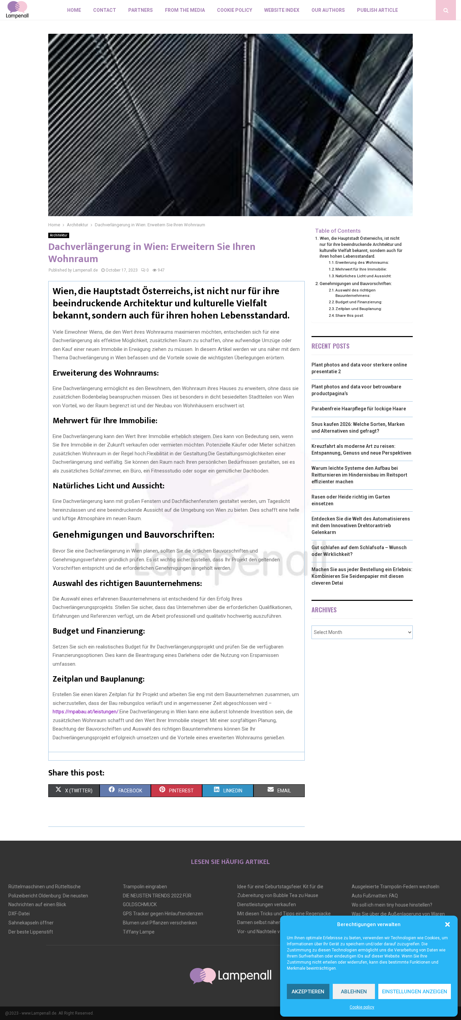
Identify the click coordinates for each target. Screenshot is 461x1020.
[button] (447, 924)
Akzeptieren (308, 992)
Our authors (328, 10)
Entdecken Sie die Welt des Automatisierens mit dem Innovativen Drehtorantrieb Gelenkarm (360, 525)
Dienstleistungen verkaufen (266, 904)
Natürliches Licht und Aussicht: (363, 276)
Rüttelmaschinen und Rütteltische (44, 886)
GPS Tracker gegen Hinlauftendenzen (163, 913)
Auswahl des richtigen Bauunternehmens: (355, 293)
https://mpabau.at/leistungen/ (85, 712)
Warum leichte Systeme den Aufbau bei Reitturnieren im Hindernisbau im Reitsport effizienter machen (359, 474)
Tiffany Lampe (139, 932)
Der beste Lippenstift (30, 932)
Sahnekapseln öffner (31, 922)
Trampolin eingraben (145, 886)
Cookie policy (362, 1007)
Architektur (58, 235)
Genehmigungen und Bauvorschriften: (356, 283)
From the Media (185, 10)
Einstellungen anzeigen (414, 992)
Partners (140, 10)
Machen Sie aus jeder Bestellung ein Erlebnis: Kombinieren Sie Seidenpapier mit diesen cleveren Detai (361, 576)
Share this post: (349, 315)
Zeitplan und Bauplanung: (358, 308)
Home (74, 10)
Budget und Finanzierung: (358, 302)
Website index (281, 10)
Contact (104, 10)
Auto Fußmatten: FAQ (375, 895)
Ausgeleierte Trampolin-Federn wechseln (395, 886)
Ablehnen (354, 992)
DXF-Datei (19, 913)
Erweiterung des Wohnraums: (362, 262)
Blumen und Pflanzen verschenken (160, 922)
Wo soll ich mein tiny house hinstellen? (392, 905)
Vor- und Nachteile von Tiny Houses (274, 931)
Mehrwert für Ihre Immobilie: (361, 269)
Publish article (377, 10)
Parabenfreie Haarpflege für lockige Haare (358, 408)
